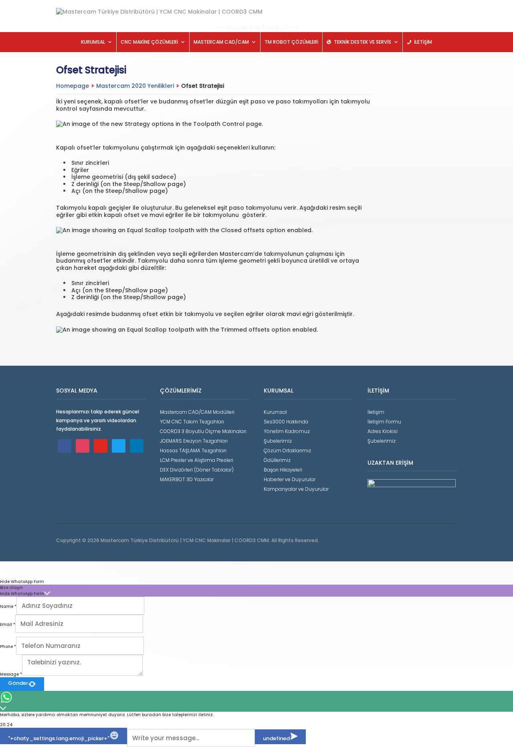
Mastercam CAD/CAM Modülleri (197, 412)
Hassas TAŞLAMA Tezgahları (193, 450)
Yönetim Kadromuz (287, 431)
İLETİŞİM (423, 41)
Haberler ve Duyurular (289, 479)
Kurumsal (275, 412)
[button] (256, 582)
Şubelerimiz (278, 440)
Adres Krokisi (383, 431)
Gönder (18, 683)
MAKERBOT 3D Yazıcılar (187, 479)
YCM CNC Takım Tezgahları (192, 421)
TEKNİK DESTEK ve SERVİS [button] (362, 41)
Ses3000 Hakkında (286, 421)
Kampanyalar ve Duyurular (296, 489)
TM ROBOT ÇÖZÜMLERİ (291, 41)
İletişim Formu (384, 421)
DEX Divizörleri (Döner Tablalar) (197, 469)
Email (7, 624)
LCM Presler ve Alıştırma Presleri (196, 460)
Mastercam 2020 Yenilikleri (135, 86)
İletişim (376, 412)
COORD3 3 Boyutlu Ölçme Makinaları (203, 431)
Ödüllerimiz (277, 460)
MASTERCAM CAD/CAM (221, 41)
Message (11, 674)
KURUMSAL (93, 41)
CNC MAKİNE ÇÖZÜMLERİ (149, 41)
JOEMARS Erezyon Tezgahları (194, 440)
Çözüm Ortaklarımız (287, 450)
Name (8, 606)
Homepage (72, 86)
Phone (8, 647)
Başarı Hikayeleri (283, 469)
